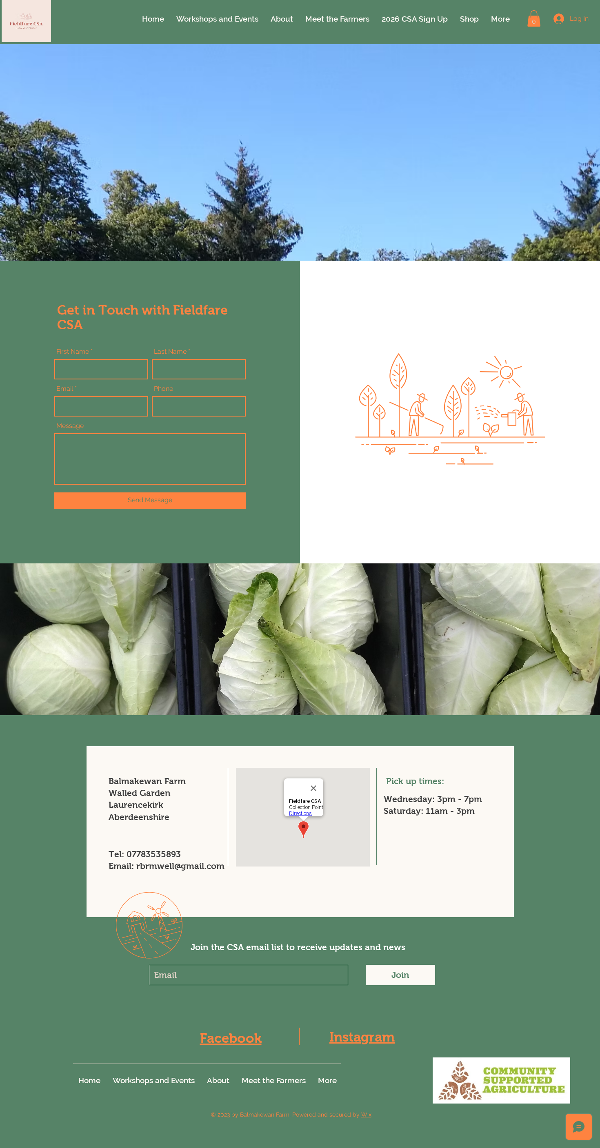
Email (64, 389)
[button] (534, 18)
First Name (72, 351)
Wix (366, 1114)
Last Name (170, 351)
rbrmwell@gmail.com (180, 866)
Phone (163, 389)
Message (70, 426)
